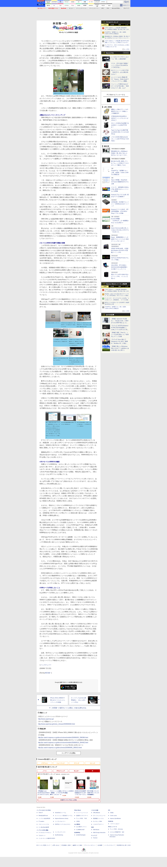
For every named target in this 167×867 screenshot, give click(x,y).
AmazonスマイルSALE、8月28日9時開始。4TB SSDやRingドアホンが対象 (119, 211)
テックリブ (94, 835)
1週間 (119, 24)
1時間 (105, 24)
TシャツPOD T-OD (81, 818)
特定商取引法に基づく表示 (124, 845)
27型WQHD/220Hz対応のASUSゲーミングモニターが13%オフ (119, 118)
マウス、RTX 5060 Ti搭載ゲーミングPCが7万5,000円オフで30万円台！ (119, 65)
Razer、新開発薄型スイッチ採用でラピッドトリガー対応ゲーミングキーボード (120, 239)
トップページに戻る (68, 753)
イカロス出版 (94, 810)
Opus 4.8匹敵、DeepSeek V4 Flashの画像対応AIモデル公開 (120, 182)
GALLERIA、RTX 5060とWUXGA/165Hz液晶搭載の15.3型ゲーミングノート (119, 267)
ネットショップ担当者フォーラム (63, 815)
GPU (102, 8)
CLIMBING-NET (80, 829)
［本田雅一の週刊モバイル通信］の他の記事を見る (68, 708)
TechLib (95, 838)
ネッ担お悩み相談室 (44, 827)
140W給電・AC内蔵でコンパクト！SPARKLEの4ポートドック (120, 204)
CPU (108, 8)
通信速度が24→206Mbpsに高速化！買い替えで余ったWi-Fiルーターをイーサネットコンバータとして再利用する (117, 38)
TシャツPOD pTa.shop (116, 829)
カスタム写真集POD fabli (117, 832)
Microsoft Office (116, 8)
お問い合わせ (55, 845)
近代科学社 (77, 832)
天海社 (112, 812)
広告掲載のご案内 (66, 845)
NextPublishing (59, 835)
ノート (45, 771)
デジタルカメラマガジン (45, 832)
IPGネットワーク (112, 826)
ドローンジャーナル (44, 824)
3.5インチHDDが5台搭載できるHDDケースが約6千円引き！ (120, 125)
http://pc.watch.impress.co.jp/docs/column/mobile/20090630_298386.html (63, 737)
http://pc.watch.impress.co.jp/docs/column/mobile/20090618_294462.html (63, 742)
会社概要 (100, 845)
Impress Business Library (61, 818)
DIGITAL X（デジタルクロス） (63, 824)
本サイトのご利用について (43, 845)
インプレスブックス (60, 832)
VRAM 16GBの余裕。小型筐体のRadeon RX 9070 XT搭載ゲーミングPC (119, 250)
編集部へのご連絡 (77, 845)
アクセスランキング (112, 22)
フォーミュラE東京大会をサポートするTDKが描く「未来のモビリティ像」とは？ (120, 86)
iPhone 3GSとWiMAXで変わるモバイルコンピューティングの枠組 (57, 700)
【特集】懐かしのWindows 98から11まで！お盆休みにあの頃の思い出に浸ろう (120, 348)
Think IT (41, 812)
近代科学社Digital (80, 835)
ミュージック (61, 763)
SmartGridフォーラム (60, 812)
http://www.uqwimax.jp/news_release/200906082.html (56, 724)
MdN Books (96, 829)
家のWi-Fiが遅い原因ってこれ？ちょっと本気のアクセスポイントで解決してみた (120, 163)
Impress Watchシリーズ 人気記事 (116, 284)
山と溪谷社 (77, 824)
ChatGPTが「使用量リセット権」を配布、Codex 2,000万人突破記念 (119, 172)
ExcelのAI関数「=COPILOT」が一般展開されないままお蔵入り (120, 220)
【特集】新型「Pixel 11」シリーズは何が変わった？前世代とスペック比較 (120, 334)
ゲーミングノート (94, 8)
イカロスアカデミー (98, 824)
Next (97, 787)
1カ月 (126, 24)
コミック (92, 763)
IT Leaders (41, 821)
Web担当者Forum (43, 815)
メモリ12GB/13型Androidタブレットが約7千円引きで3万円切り (120, 139)
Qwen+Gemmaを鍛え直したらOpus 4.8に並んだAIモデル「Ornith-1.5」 (120, 230)
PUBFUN (110, 821)
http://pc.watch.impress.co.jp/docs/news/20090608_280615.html (60, 747)
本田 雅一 (48, 673)
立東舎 (78, 821)
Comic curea (113, 815)
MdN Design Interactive (99, 832)
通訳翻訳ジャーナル (98, 818)
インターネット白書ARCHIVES (47, 838)
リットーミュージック (82, 812)
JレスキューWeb (97, 821)
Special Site (110, 53)
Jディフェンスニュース (99, 815)
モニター (71, 8)
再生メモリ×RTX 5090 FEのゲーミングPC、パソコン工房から (119, 276)
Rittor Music (77, 810)
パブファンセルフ (114, 823)
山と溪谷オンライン (81, 826)
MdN (92, 827)
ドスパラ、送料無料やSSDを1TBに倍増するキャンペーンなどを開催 (120, 189)
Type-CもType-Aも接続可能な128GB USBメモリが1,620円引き (120, 132)
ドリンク (76, 763)
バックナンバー (45, 665)
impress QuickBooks (115, 818)
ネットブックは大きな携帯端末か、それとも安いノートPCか (78, 700)
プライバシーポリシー (90, 845)
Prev (39, 787)
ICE (109, 810)
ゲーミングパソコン (81, 8)
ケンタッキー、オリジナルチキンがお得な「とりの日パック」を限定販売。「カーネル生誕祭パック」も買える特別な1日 (117, 299)
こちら (56, 435)
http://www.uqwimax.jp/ (46, 719)
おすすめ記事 (110, 314)
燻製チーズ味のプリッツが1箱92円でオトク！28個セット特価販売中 (119, 111)
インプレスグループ (109, 845)
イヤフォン (44, 763)
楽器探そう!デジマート (82, 815)
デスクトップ (61, 771)
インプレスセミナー (60, 821)
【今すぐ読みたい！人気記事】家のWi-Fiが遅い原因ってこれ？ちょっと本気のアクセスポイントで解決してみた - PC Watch (117, 42)
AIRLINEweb (96, 812)
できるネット (42, 835)
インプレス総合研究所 (44, 818)
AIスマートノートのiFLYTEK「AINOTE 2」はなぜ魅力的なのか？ (120, 72)
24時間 (112, 24)
